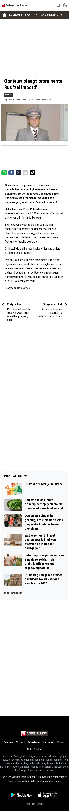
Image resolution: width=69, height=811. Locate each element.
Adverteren (34, 742)
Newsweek (23, 288)
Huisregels (48, 742)
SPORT (29, 14)
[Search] (58, 5)
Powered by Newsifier (34, 804)
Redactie (17, 99)
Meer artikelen (13, 593)
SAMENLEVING (49, 14)
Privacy (61, 742)
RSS (28, 749)
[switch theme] (65, 5)
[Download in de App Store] (47, 794)
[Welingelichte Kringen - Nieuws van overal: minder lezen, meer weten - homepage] (14, 5)
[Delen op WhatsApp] (4, 172)
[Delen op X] (18, 172)
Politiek (8, 94)
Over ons (8, 742)
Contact (20, 742)
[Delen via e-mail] (25, 172)
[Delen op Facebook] (11, 172)
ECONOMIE (15, 14)
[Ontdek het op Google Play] (21, 794)
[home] (4, 15)
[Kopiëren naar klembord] (32, 172)
